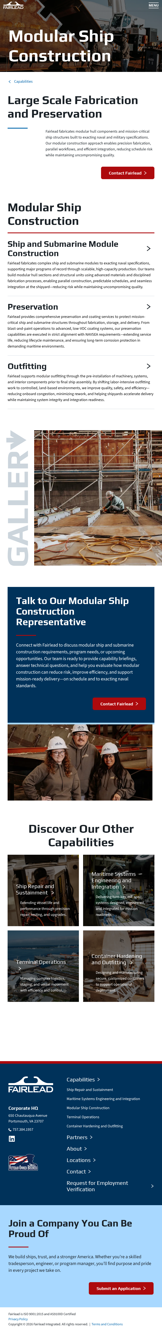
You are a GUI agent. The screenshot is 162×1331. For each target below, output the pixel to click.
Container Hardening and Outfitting (95, 1126)
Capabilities (23, 81)
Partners (77, 1137)
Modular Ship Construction (88, 1108)
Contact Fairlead (125, 172)
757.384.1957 (23, 1129)
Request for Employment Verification (97, 1186)
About (74, 1149)
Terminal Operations (83, 1117)
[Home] (30, 1084)
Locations (79, 1160)
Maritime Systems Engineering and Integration (103, 1099)
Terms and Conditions (107, 1324)
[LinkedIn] (11, 1138)
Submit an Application (119, 1288)
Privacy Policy (18, 1319)
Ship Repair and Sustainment (90, 1089)
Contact (76, 1171)
